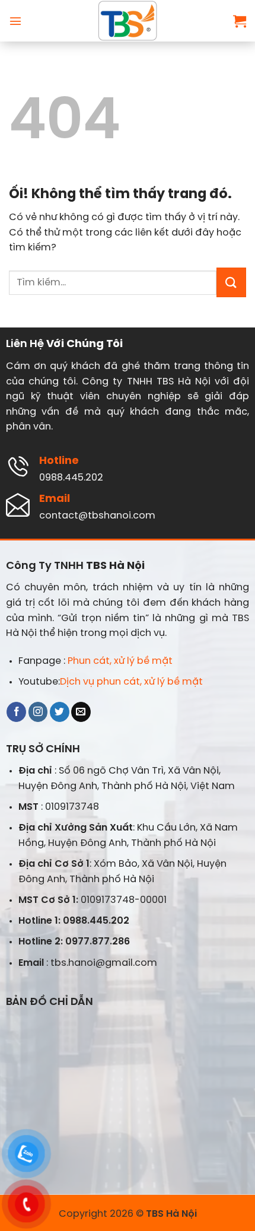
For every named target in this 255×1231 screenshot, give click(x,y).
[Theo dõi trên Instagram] (38, 712)
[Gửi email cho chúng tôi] (81, 712)
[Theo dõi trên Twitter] (59, 712)
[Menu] (15, 20)
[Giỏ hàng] (239, 20)
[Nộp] (231, 282)
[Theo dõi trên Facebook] (16, 712)
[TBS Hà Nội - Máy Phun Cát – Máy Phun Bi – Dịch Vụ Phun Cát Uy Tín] (127, 21)
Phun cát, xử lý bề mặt (120, 661)
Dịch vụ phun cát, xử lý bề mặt (131, 682)
